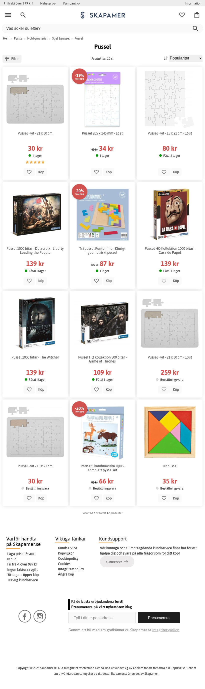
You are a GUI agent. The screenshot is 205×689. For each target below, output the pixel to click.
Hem (6, 38)
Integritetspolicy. (166, 630)
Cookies (64, 564)
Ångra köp (66, 574)
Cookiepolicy (68, 558)
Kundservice (67, 548)
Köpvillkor (66, 553)
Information (193, 3)
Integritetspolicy (71, 569)
